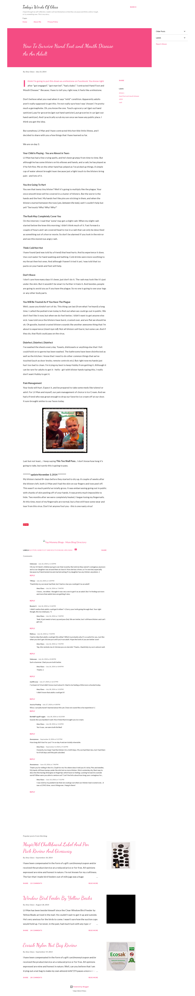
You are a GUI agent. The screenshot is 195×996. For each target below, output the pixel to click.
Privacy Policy (53, 22)
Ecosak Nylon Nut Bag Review (50, 945)
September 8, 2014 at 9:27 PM (51, 739)
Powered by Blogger (81, 987)
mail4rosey (34, 682)
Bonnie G (33, 606)
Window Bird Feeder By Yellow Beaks (57, 898)
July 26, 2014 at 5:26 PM (47, 606)
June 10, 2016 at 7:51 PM (55, 780)
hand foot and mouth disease (129, 96)
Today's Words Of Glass (40, 7)
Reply (32, 575)
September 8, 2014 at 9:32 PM (57, 747)
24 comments (36, 930)
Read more (93, 883)
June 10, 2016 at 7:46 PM (49, 764)
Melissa (33, 634)
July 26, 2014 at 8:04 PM (47, 659)
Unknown (33, 564)
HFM (121, 99)
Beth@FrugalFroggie (37, 717)
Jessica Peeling (35, 704)
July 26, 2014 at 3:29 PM (45, 581)
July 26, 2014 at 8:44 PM (55, 666)
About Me (37, 22)
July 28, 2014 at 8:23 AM (56, 717)
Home (25, 22)
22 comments (36, 883)
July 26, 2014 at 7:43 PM (46, 634)
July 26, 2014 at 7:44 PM (55, 588)
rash (120, 102)
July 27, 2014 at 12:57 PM (49, 682)
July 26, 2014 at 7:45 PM (55, 644)
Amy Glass (40, 588)
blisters (121, 93)
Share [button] (121, 80)
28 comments (36, 977)
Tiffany (32, 581)
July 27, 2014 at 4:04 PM (51, 704)
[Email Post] (75, 550)
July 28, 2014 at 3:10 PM (55, 689)
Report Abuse (161, 44)
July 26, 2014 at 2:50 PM (47, 564)
